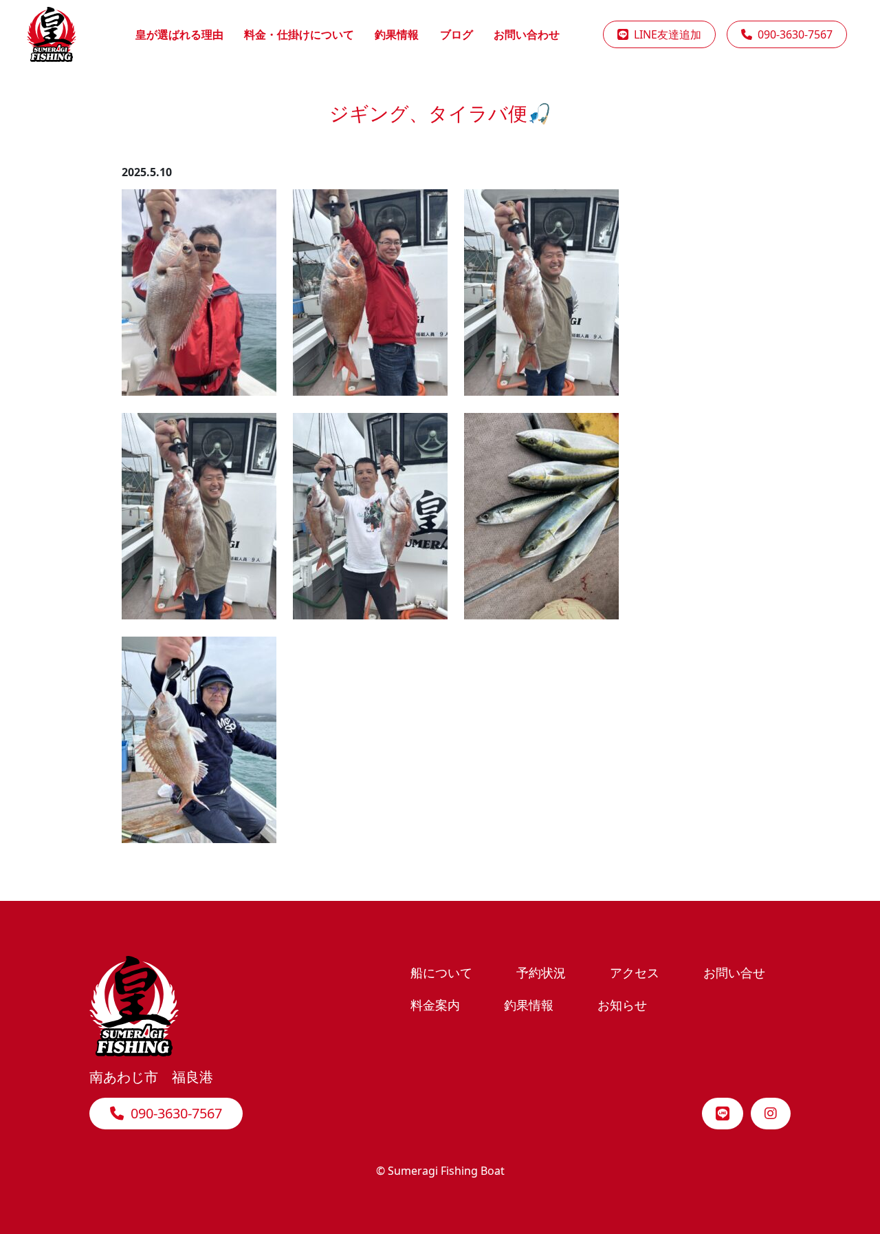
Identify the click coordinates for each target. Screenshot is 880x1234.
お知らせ (622, 1004)
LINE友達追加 (664, 34)
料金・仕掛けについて (299, 34)
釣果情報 (397, 34)
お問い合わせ (527, 34)
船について (441, 972)
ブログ (456, 34)
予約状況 (541, 972)
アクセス (634, 972)
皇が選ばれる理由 (179, 34)
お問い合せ (734, 972)
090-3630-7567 (792, 34)
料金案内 (435, 1004)
